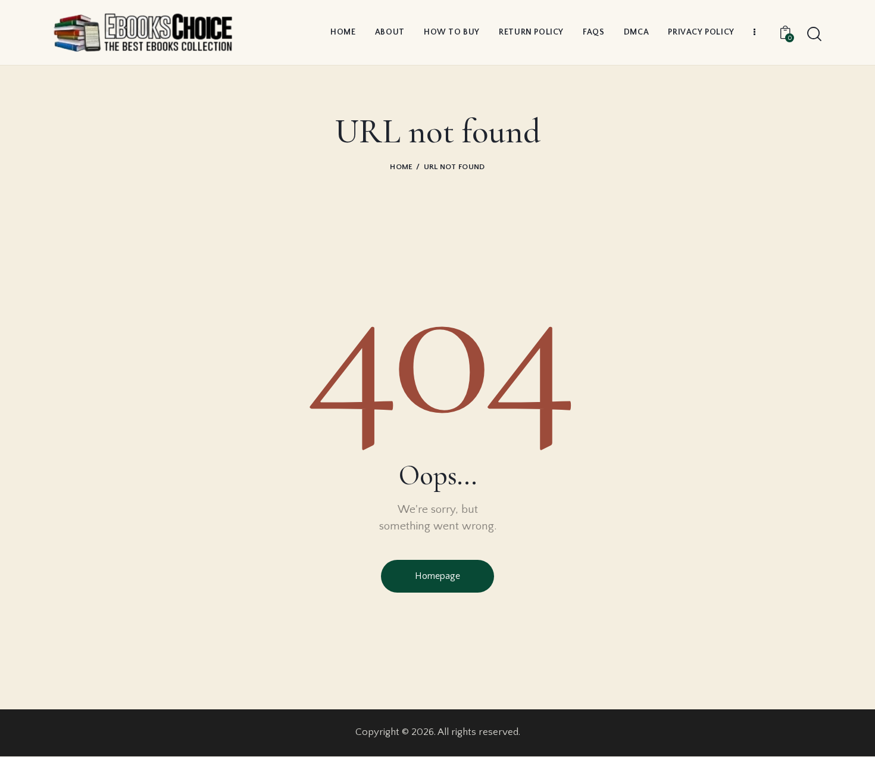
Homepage (437, 576)
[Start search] (814, 34)
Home (401, 167)
